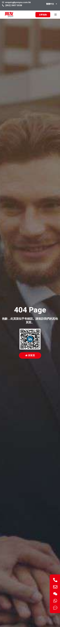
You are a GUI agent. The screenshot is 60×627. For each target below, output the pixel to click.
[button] (55, 14)
